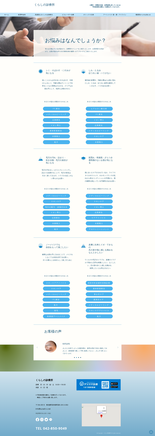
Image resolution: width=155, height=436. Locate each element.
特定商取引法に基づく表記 (43, 413)
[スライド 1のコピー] (80, 357)
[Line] (50, 419)
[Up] (151, 432)
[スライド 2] (76, 357)
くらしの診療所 (44, 5)
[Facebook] (37, 419)
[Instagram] (42, 419)
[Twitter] (46, 419)
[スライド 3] (78, 357)
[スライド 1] (74, 357)
